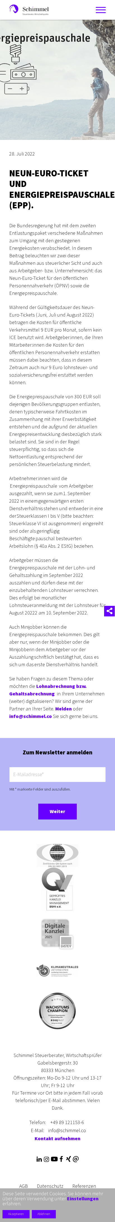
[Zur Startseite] (29, 9)
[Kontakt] (76, 1159)
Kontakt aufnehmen (57, 1138)
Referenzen (84, 1186)
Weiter (57, 811)
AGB (23, 1186)
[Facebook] (61, 1159)
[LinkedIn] (39, 1159)
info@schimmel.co (30, 716)
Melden (63, 708)
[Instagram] (46, 1159)
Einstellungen (83, 1198)
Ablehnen (43, 1214)
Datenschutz (50, 1186)
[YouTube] (54, 1159)
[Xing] (68, 1159)
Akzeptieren (16, 1214)
